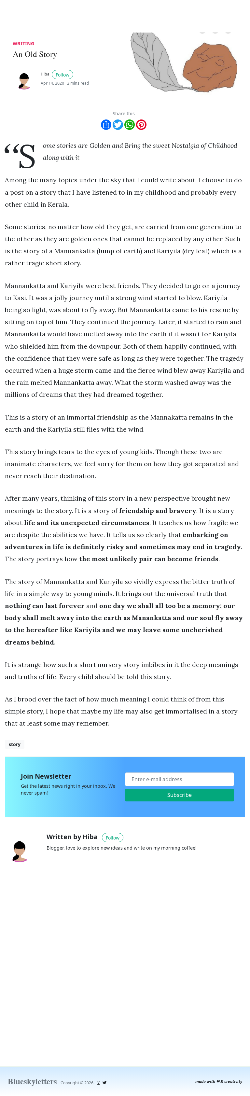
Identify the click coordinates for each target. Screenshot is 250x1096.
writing (23, 43)
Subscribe (179, 794)
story (15, 744)
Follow (62, 75)
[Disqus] (125, 959)
